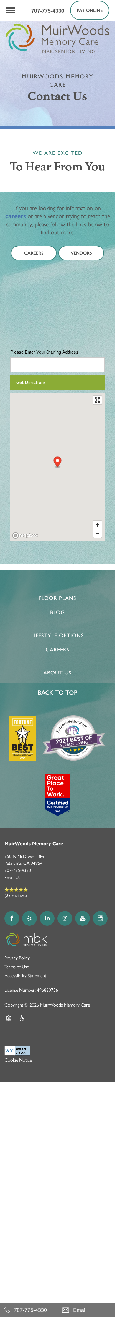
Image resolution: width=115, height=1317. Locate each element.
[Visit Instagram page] (65, 918)
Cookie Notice (18, 1060)
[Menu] (10, 10)
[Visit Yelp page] (29, 918)
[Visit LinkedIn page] (47, 918)
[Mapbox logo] (25, 535)
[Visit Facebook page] (11, 918)
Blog (57, 612)
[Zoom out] (97, 533)
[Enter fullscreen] (97, 400)
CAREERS (58, 649)
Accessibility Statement (25, 975)
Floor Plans (57, 598)
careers (15, 216)
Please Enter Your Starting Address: (45, 352)
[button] (89, 10)
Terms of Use (16, 967)
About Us (57, 672)
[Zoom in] (97, 525)
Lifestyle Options (57, 635)
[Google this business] (100, 918)
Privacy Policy (17, 958)
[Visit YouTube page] (82, 918)
